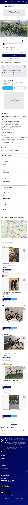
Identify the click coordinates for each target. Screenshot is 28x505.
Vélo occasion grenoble (5, 430)
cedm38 (11, 80)
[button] (3, 222)
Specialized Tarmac (14, 430)
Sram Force (23, 430)
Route (4, 18)
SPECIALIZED (6, 161)
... (1, 18)
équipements (9, 3)
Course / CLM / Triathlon (12, 18)
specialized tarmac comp (5, 433)
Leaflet (13, 237)
